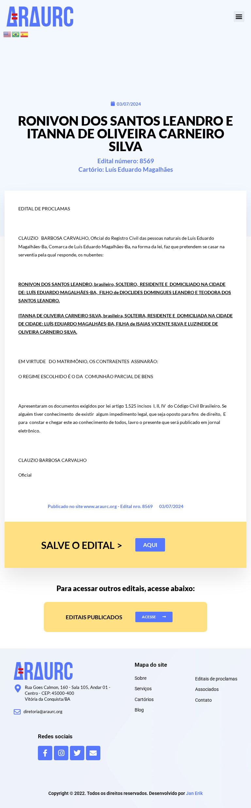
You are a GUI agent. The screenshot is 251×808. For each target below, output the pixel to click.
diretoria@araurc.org (43, 711)
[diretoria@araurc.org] (17, 712)
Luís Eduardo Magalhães (139, 169)
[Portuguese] (16, 34)
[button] (239, 16)
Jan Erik (194, 793)
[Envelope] (93, 753)
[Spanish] (24, 34)
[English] (7, 34)
